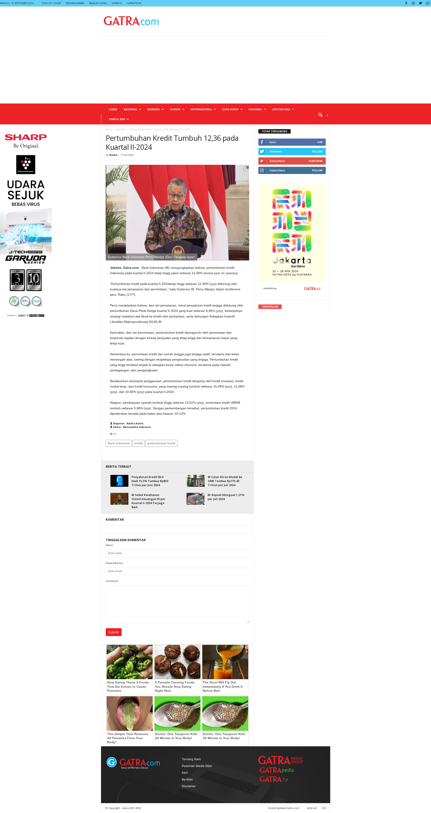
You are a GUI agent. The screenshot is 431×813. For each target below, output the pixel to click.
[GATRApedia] (278, 770)
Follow (317, 151)
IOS (324, 808)
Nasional (130, 109)
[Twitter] (420, 3)
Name (109, 545)
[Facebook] (406, 3)
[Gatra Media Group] (280, 760)
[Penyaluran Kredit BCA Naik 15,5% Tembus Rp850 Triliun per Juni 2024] (119, 481)
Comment (112, 581)
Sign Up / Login (51, 3)
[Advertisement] (215, 69)
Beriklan (187, 779)
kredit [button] (139, 443)
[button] (321, 115)
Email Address (114, 563)
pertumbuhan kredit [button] (161, 443)
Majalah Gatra (98, 3)
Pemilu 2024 (117, 119)
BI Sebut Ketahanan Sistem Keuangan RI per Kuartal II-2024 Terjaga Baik (148, 501)
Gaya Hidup (230, 109)
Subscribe (316, 161)
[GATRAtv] (278, 779)
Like (320, 142)
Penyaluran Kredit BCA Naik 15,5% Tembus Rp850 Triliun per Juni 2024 (150, 481)
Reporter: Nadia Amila (127, 423)
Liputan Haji (281, 109)
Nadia (113, 154)
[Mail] (427, 3)
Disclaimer (189, 786)
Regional (255, 109)
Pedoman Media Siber (197, 766)
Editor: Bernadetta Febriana (131, 427)
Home (113, 109)
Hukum (175, 109)
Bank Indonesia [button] (119, 443)
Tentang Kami (191, 759)
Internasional (201, 109)
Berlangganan (75, 3)
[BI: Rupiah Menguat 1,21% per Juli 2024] (196, 499)
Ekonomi (153, 109)
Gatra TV (117, 3)
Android (312, 808)
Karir (185, 772)
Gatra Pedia (134, 3)
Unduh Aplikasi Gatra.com (284, 808)
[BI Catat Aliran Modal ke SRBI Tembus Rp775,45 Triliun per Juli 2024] (196, 481)
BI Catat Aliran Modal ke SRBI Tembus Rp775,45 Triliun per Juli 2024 (225, 481)
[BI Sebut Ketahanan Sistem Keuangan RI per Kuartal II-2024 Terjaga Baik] (119, 499)
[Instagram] (413, 3)
